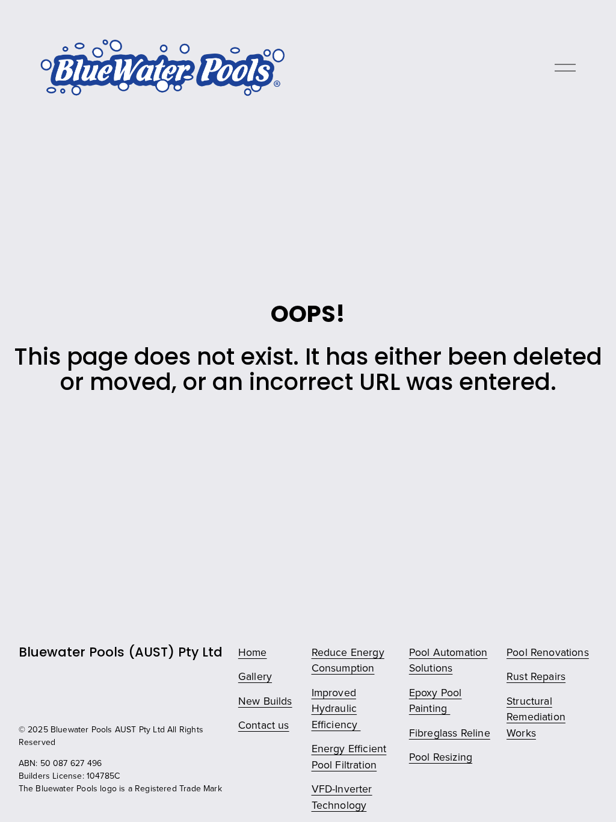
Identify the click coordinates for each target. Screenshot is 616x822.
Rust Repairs (536, 676)
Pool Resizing (440, 756)
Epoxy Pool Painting (435, 700)
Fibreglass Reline (449, 732)
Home (252, 652)
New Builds (265, 700)
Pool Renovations (548, 652)
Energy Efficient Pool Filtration (349, 756)
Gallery (255, 676)
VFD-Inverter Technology (342, 796)
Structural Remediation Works (536, 716)
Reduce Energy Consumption (348, 660)
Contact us (263, 724)
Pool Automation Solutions (448, 660)
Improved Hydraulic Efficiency (336, 708)
